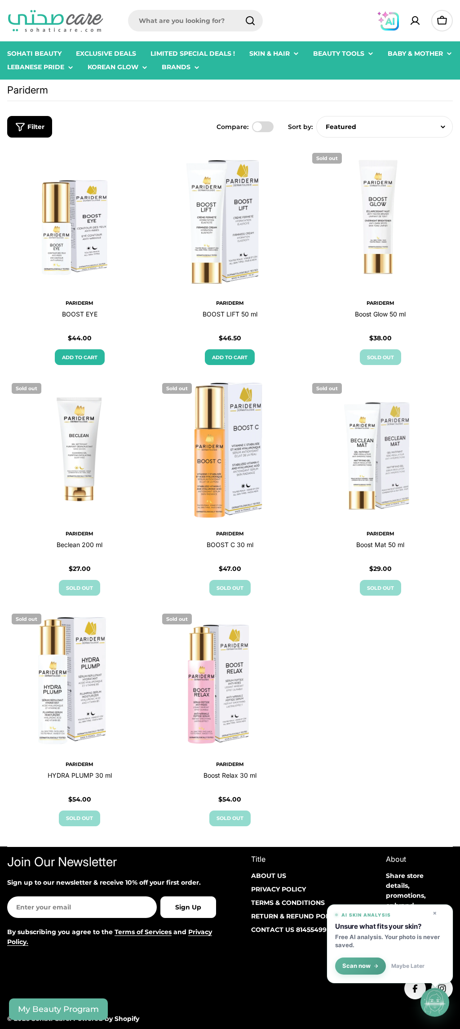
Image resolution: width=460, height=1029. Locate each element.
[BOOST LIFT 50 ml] (230, 221)
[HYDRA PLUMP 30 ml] (79, 681)
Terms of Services (143, 932)
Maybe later (408, 966)
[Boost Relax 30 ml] (230, 681)
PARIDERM (79, 303)
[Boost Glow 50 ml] (380, 221)
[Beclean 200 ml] (79, 451)
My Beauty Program (58, 1009)
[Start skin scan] (434, 1002)
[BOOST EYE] (79, 221)
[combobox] (195, 20)
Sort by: (300, 127)
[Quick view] (139, 168)
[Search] (250, 20)
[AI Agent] (388, 20)
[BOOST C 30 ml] (230, 451)
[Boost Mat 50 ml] (380, 451)
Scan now (356, 965)
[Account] (415, 20)
